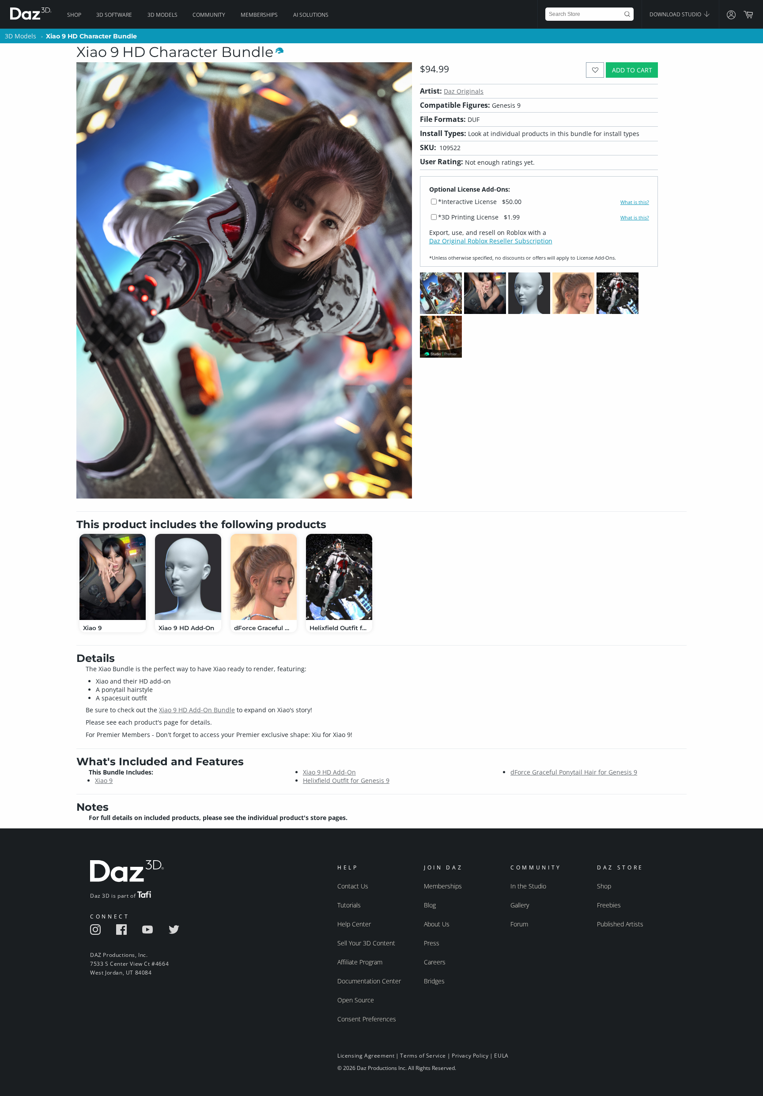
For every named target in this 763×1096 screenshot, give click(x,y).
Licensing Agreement (365, 1055)
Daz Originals (463, 91)
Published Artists (620, 924)
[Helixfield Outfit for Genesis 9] (339, 577)
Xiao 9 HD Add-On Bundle (197, 710)
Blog (430, 905)
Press (431, 943)
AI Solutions (311, 15)
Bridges (434, 981)
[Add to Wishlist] (595, 70)
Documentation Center (369, 981)
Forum (519, 924)
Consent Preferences (366, 1019)
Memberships (259, 15)
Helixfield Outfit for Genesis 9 (346, 780)
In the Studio (528, 886)
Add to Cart (632, 70)
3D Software (114, 15)
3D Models (162, 15)
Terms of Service (423, 1055)
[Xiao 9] (112, 577)
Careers (435, 962)
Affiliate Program (359, 962)
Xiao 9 (104, 780)
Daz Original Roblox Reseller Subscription (490, 241)
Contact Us (352, 886)
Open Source (355, 1000)
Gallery (519, 905)
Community (209, 15)
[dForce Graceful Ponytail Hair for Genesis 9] (263, 577)
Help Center (354, 924)
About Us (436, 924)
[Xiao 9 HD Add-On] (188, 577)
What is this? (634, 202)
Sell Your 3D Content (366, 943)
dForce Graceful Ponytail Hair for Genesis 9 (573, 772)
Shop (74, 15)
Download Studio (676, 14)
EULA (501, 1055)
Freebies (609, 905)
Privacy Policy (470, 1055)
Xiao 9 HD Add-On (329, 772)
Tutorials (349, 905)
